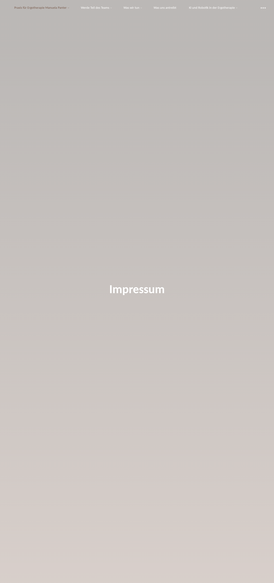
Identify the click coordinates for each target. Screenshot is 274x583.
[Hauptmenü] (263, 8)
